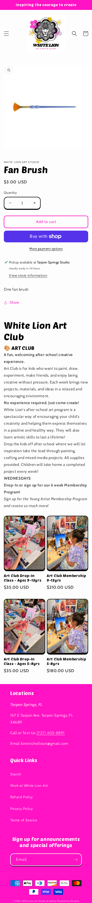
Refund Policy (21, 797)
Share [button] (14, 302)
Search (15, 774)
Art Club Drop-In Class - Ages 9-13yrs (22, 577)
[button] (6, 33)
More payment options (46, 248)
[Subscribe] (75, 859)
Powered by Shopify (68, 901)
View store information (28, 275)
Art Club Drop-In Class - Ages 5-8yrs (22, 661)
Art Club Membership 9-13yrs (66, 577)
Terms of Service (23, 820)
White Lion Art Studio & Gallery (39, 901)
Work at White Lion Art (29, 785)
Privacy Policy (21, 808)
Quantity (10, 192)
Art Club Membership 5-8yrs (66, 661)
